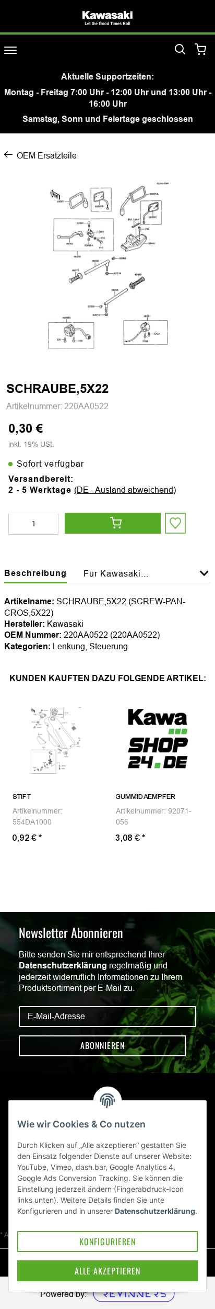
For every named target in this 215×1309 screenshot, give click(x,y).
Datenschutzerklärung (63, 966)
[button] (204, 579)
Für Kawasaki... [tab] (116, 573)
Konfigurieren (107, 1241)
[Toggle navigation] (10, 50)
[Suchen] (180, 50)
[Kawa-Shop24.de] (107, 18)
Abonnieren (102, 1045)
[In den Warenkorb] (113, 523)
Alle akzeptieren (107, 1271)
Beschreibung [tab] (35, 573)
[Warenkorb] (201, 50)
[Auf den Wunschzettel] (175, 523)
